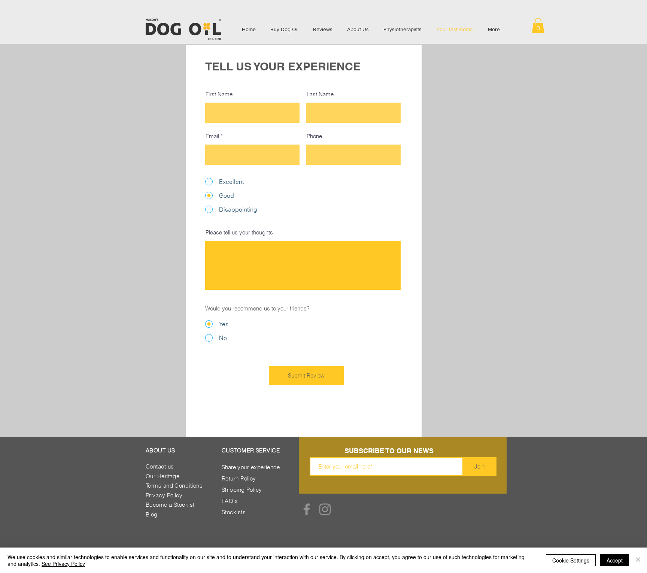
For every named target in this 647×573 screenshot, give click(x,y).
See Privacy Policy (63, 563)
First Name (219, 94)
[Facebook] (307, 509)
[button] (538, 25)
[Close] (638, 560)
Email (212, 136)
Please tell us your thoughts (239, 232)
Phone (314, 136)
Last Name (320, 94)
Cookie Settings (570, 560)
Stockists (234, 512)
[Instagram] (325, 509)
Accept (615, 560)
